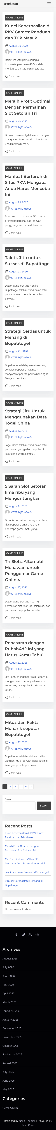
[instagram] (23, 935)
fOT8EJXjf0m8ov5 (21, 52)
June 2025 (8, 1080)
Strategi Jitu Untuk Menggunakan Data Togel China (26, 417)
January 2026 (10, 1019)
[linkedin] (37, 935)
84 (26, 786)
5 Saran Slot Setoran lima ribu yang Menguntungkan (26, 492)
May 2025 (8, 1089)
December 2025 (11, 1028)
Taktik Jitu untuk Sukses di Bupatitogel (27, 872)
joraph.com (10, 3)
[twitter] (30, 935)
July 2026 (8, 967)
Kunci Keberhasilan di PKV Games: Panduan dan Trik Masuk (28, 31)
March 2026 (9, 1002)
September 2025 (12, 1054)
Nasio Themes (27, 1120)
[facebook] (16, 935)
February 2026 (11, 1010)
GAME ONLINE (14, 17)
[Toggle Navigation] (49, 3)
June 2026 (8, 976)
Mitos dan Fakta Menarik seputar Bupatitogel (22, 728)
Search (9, 799)
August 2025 (9, 1063)
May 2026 (8, 984)
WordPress (28, 1125)
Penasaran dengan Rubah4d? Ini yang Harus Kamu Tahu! (25, 648)
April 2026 (8, 993)
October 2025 (10, 1045)
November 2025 (11, 1037)
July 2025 (8, 1072)
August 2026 (10, 958)
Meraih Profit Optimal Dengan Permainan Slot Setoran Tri (27, 107)
